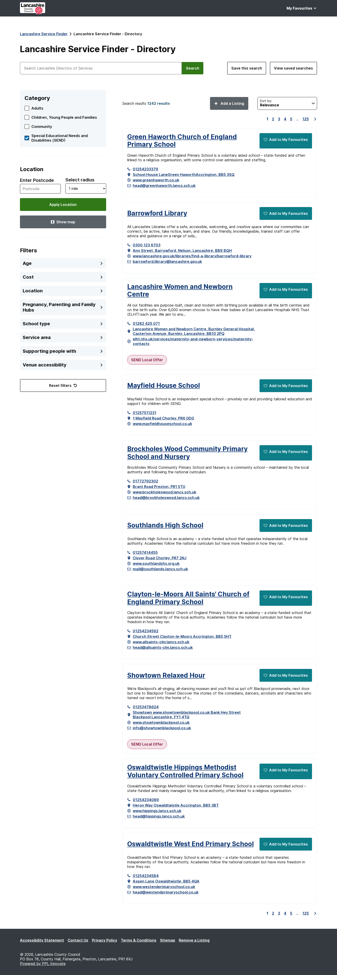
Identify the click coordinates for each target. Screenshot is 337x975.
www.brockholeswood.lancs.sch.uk (164, 492)
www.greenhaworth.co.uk (156, 180)
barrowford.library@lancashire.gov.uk (167, 261)
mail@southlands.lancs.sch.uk (160, 569)
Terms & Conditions (138, 940)
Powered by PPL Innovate (43, 963)
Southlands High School (165, 525)
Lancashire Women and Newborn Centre (180, 290)
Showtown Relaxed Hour (166, 675)
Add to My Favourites (288, 139)
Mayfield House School (163, 385)
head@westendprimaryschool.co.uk (166, 892)
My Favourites (299, 8)
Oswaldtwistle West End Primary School (190, 844)
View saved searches (293, 68)
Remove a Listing (194, 940)
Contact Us (78, 940)
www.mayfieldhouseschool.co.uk (162, 423)
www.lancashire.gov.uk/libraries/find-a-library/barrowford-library (192, 256)
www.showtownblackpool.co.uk (161, 722)
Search (192, 68)
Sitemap (167, 940)
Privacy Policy (104, 940)
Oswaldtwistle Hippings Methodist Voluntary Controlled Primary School (185, 771)
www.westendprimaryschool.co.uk (164, 886)
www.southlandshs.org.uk (156, 563)
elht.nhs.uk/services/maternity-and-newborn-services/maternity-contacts (193, 341)
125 (305, 119)
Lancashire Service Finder (44, 34)
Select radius (79, 180)
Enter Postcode (37, 180)
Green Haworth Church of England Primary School (182, 140)
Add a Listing (232, 103)
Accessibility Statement (42, 940)
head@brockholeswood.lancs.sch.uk (166, 497)
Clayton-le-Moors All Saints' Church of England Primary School (188, 598)
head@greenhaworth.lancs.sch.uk (164, 185)
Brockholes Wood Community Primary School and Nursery (187, 453)
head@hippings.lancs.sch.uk (159, 816)
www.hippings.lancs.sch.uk (157, 810)
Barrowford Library (157, 213)
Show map (65, 222)
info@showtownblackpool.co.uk (162, 728)
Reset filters (60, 385)
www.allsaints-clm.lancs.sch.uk (161, 642)
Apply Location (63, 204)
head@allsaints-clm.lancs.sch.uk (163, 647)
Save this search (246, 68)
